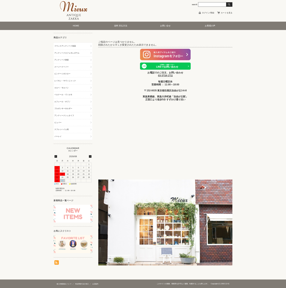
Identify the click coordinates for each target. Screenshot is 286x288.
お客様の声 (210, 26)
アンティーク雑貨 (61, 60)
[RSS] (56, 263)
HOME (76, 26)
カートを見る (226, 13)
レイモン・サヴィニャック (65, 81)
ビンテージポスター (62, 74)
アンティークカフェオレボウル (66, 53)
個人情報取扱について (64, 284)
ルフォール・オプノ (62, 102)
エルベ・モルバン (61, 88)
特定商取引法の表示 (82, 284)
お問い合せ (165, 26)
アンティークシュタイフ (64, 115)
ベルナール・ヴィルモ (63, 95)
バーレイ (58, 136)
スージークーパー (61, 67)
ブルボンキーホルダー (63, 108)
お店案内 (95, 284)
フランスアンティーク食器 (65, 46)
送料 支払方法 (120, 26)
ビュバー (58, 122)
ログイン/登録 (208, 13)
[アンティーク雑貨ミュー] (74, 19)
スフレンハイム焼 (61, 129)
